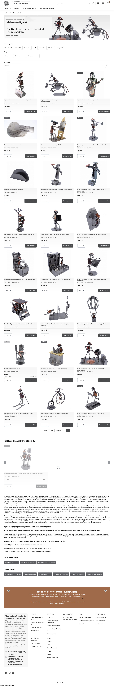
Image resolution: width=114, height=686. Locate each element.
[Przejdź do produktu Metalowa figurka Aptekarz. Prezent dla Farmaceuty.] (57, 264)
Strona (103, 66)
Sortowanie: (7, 62)
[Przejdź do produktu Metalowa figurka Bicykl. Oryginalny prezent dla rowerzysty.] (57, 398)
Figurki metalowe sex (28, 562)
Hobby (18, 48)
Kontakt (82, 624)
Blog (48, 644)
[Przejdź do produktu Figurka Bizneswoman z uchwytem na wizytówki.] (20, 85)
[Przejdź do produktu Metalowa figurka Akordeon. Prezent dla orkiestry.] (57, 219)
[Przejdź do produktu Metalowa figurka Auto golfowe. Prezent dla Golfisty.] (20, 308)
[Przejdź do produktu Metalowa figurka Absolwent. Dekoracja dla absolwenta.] (57, 174)
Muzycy (27, 48)
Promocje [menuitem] (16, 8)
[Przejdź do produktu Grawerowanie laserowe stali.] (20, 129)
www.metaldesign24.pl (67, 498)
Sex (34, 48)
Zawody (8, 48)
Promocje (49, 617)
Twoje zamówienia (101, 617)
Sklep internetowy (56, 682)
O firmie (49, 641)
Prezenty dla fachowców (53, 625)
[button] (93, 3)
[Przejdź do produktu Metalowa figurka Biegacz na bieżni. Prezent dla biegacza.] (93, 398)
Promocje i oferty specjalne (87, 620)
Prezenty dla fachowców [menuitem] (47, 8)
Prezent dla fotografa (61, 574)
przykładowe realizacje (20, 534)
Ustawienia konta (100, 620)
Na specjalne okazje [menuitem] (28, 8)
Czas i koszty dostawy (37, 646)
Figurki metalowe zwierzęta (46, 562)
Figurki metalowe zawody (13, 574)
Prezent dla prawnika (77, 574)
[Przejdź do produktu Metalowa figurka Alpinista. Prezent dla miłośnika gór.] (93, 219)
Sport (42, 48)
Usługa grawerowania (85, 617)
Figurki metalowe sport (94, 574)
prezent (69, 530)
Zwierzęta (59, 48)
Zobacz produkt (67, 111)
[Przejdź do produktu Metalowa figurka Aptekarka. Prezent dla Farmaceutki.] (20, 264)
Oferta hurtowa (51, 634)
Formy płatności (35, 643)
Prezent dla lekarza (30, 574)
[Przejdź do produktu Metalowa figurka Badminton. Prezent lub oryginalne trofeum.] (57, 308)
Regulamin (47, 601)
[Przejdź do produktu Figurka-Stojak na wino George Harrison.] (93, 85)
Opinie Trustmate (52, 648)
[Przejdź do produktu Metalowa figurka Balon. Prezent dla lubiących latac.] (93, 308)
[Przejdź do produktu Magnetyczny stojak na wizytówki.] (20, 174)
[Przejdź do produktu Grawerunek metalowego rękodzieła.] (57, 129)
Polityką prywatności (59, 603)
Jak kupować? (35, 630)
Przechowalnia (99, 624)
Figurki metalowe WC (11, 562)
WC (50, 48)
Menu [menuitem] (6, 8)
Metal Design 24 (7, 12)
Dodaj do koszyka (30, 111)
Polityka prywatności (36, 627)
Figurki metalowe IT (45, 574)
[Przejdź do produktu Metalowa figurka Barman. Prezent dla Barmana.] (57, 353)
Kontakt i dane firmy (52, 657)
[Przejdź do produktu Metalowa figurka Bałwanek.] (20, 353)
